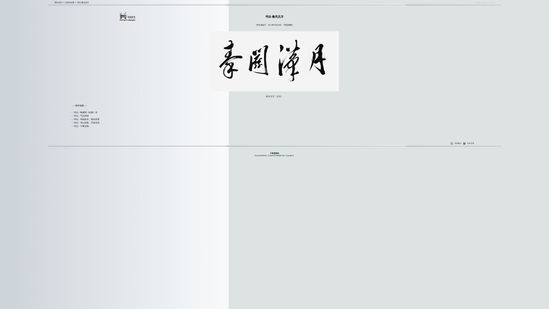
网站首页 (58, 2)
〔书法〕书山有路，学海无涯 (86, 123)
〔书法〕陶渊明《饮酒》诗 (84, 112)
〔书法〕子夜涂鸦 (80, 126)
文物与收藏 (69, 2)
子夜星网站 (274, 153)
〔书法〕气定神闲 (80, 116)
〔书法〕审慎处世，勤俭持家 (86, 119)
